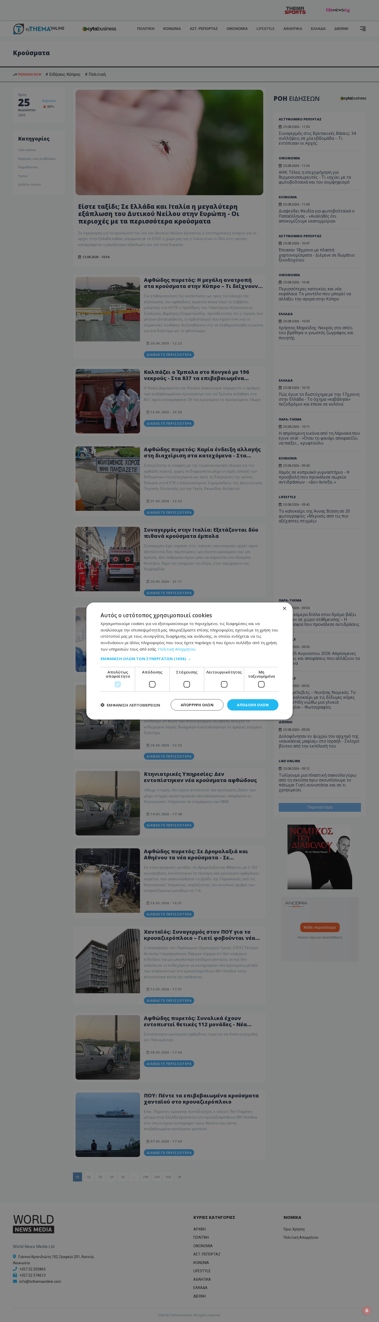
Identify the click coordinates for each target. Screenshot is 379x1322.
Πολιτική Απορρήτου (177, 648)
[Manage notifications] (367, 1311)
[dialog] (189, 661)
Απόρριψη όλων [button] (197, 704)
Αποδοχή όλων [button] (253, 704)
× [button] (284, 608)
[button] (189, 658)
